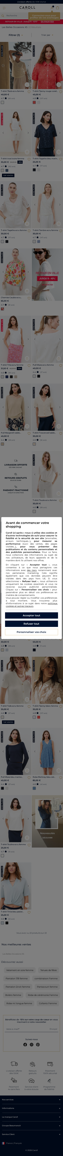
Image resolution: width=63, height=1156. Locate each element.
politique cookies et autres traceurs (32, 605)
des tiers (32, 570)
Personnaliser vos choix (31, 632)
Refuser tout (31, 623)
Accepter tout (31, 615)
